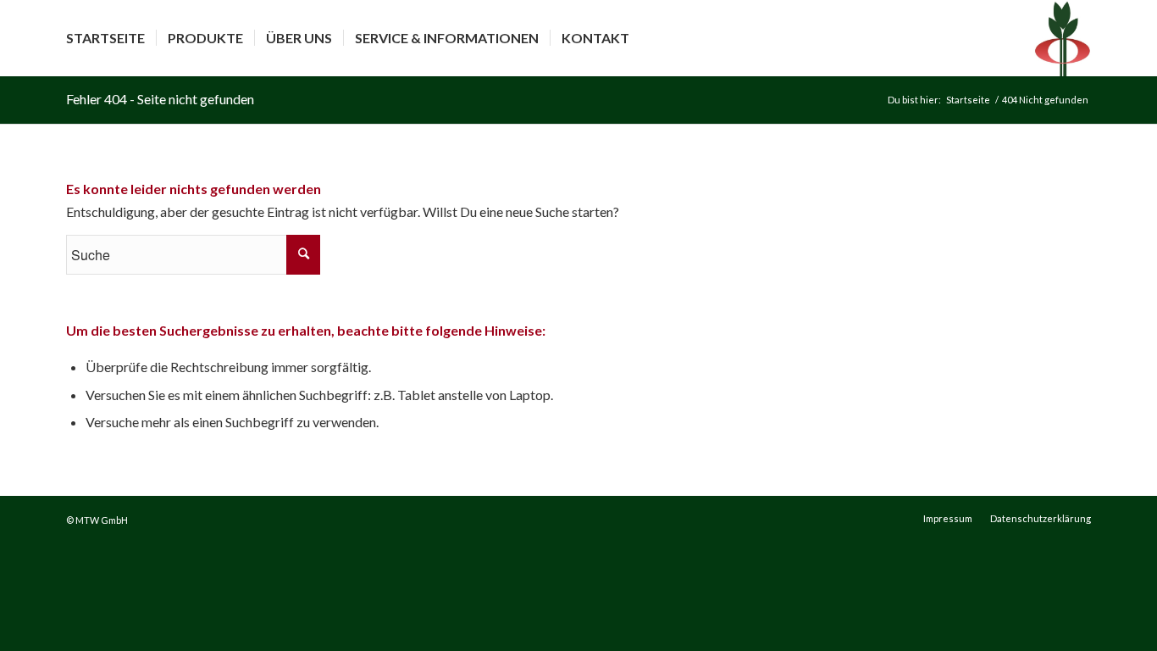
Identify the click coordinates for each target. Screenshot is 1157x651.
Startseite (968, 99)
